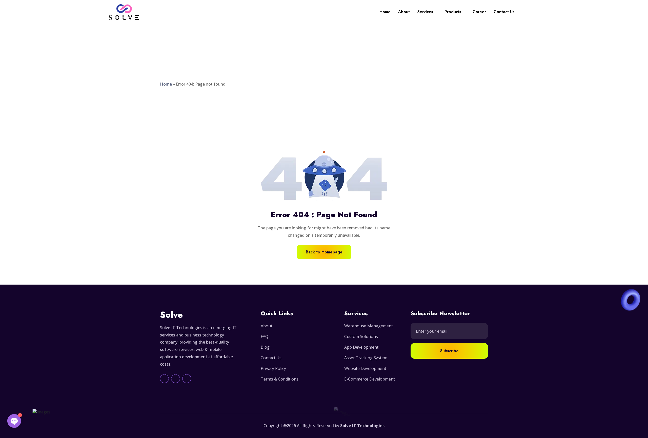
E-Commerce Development (369, 379)
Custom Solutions (361, 336)
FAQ (264, 336)
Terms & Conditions (279, 379)
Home (385, 12)
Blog (265, 347)
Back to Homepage (324, 252)
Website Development (365, 368)
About (404, 12)
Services (425, 12)
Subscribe (449, 351)
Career (479, 12)
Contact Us (504, 12)
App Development (361, 347)
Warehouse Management (368, 326)
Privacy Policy (273, 368)
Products (452, 12)
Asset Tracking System (365, 358)
